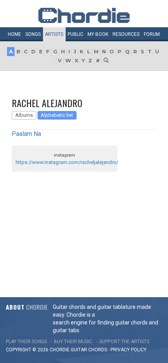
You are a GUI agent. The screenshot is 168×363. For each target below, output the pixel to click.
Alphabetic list (57, 115)
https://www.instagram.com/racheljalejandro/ (67, 162)
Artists (54, 34)
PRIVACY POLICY (129, 349)
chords (97, 349)
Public (75, 34)
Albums (24, 115)
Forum (152, 34)
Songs (33, 34)
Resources (126, 34)
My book (98, 34)
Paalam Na (26, 133)
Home (14, 34)
